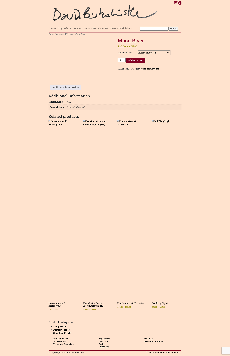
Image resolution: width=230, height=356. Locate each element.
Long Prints (59, 326)
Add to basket (135, 60)
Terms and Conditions (63, 344)
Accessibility (59, 341)
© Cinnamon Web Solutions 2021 (163, 352)
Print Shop (104, 346)
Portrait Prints (61, 329)
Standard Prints (64, 34)
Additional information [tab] (65, 87)
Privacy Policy (60, 338)
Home (52, 34)
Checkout (103, 341)
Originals (148, 338)
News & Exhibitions (153, 341)
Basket (102, 344)
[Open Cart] (175, 2)
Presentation (125, 52)
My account (104, 338)
